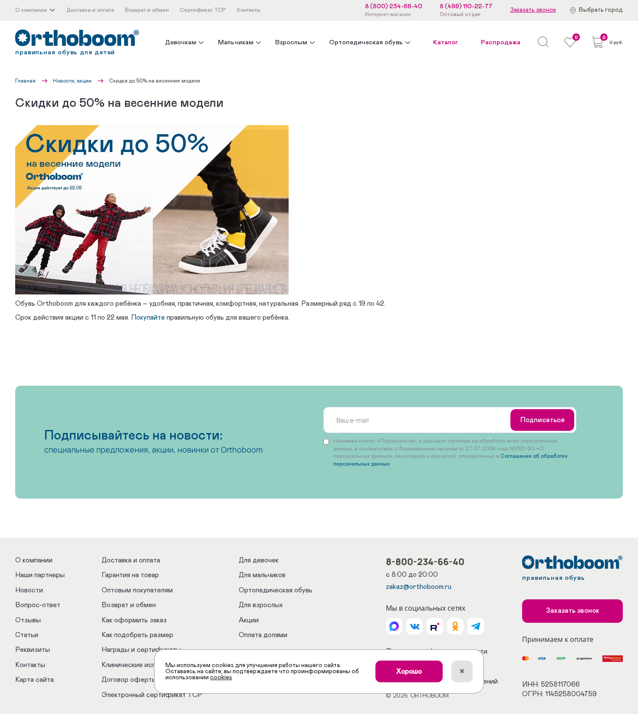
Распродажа (500, 42)
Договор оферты (129, 679)
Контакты (30, 664)
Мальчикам (235, 42)
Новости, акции (72, 80)
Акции (249, 620)
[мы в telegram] (475, 626)
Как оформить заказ (134, 620)
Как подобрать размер (137, 634)
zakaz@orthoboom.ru (418, 586)
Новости (29, 590)
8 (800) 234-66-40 (393, 6)
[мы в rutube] (435, 626)
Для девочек (259, 560)
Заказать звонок (533, 10)
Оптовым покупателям (137, 590)
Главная (25, 80)
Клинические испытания (140, 664)
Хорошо (409, 671)
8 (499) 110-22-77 (466, 6)
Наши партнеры (40, 575)
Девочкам (180, 42)
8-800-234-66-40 (425, 561)
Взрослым (291, 42)
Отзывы (28, 620)
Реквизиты (32, 649)
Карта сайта (34, 679)
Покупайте (148, 317)
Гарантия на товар (130, 575)
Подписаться (542, 419)
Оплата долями (263, 634)
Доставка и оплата (131, 560)
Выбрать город (601, 10)
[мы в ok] (455, 626)
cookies (221, 677)
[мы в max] (394, 626)
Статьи (26, 634)
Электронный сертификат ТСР (152, 694)
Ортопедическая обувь (366, 42)
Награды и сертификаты (141, 649)
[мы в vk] (414, 626)
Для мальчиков (262, 575)
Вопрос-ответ (37, 605)
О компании (34, 560)
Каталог (445, 42)
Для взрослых (261, 605)
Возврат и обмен (129, 605)
